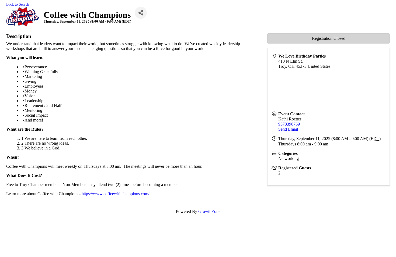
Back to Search (17, 4)
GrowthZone (209, 211)
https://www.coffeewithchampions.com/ (115, 193)
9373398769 (289, 124)
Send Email (288, 129)
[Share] (141, 13)
